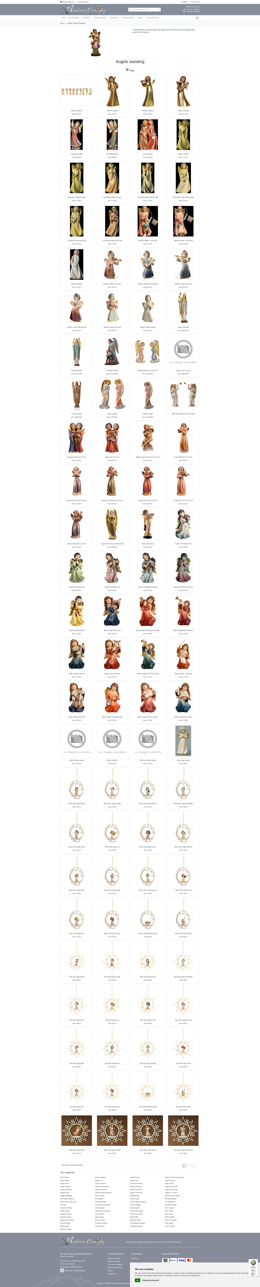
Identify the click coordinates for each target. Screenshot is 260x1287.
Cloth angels (99, 1208)
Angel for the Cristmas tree (174, 1177)
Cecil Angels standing (138, 1202)
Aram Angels (99, 1196)
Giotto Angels (65, 1211)
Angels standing (79, 23)
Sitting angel (64, 1226)
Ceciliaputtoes (170, 1202)
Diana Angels (135, 1208)
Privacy (110, 1270)
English (184, 2)
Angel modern (170, 1180)
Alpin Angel (64, 1177)
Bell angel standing (67, 1199)
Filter (131, 70)
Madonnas (114, 18)
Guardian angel (65, 1214)
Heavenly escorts (136, 1214)
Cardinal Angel (100, 1202)
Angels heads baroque (103, 1192)
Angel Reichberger (102, 1186)
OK (137, 1280)
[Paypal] (177, 1260)
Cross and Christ (153, 18)
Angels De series (136, 1189)
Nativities (86, 18)
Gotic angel (169, 1211)
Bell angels (99, 1199)
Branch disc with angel (68, 1202)
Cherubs (63, 1205)
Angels (69, 23)
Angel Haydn (65, 1180)
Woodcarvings (74, 18)
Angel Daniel (134, 1177)
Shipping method (114, 1261)
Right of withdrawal (114, 1267)
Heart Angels (99, 1214)
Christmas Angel (171, 1205)
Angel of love (65, 1183)
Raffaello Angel (135, 1220)
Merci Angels (169, 1217)
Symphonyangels (136, 1226)
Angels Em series (171, 1189)
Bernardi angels (170, 1199)
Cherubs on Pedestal (102, 1205)
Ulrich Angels (170, 1226)
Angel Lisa (99, 1180)
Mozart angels (100, 1220)
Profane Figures (128, 18)
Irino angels (169, 1214)
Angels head (64, 1192)
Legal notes (112, 1273)
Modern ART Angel (67, 1220)
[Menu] (257, 1260)
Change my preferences (150, 1280)
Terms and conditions (115, 1264)
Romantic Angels (101, 1223)
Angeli (140, 18)
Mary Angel (134, 1217)
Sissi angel (169, 1223)
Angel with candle (171, 1186)
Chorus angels (135, 1205)
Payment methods (114, 1258)
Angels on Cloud (171, 1192)
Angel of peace (100, 1183)
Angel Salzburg (135, 1186)
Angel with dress (66, 1189)
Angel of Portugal (136, 1183)
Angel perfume (65, 1186)
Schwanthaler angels (137, 1223)
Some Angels (100, 1226)
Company (134, 1258)
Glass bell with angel (102, 1211)
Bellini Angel (134, 1199)
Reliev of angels (171, 1220)
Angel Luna (134, 1180)
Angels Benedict (101, 1189)
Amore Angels (100, 1177)
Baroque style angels (172, 1196)
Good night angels (136, 1211)
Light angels (99, 1217)
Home (62, 23)
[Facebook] (62, 1270)
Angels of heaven (136, 1192)
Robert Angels (65, 1223)
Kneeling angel (65, 1217)
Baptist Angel (135, 1196)
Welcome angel (65, 1229)
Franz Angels (169, 1208)
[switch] (253, 1274)
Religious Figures (100, 18)
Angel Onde (169, 1183)
